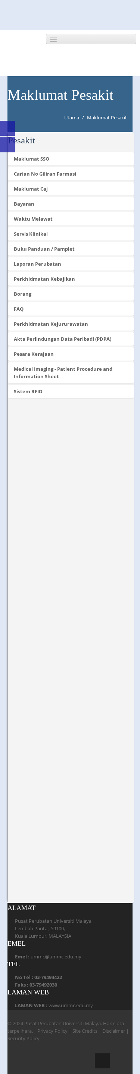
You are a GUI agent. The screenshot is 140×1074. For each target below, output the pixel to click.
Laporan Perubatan (37, 263)
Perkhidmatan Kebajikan (44, 278)
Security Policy (23, 1038)
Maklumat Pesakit (107, 117)
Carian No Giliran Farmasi (45, 173)
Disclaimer (113, 1030)
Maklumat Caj (31, 188)
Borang (22, 293)
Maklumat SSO (31, 158)
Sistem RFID (28, 391)
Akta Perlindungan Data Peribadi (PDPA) (62, 338)
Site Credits (84, 1030)
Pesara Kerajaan (34, 353)
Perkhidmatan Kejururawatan (51, 323)
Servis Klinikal (31, 233)
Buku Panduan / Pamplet (44, 248)
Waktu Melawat (33, 218)
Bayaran (24, 203)
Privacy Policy (52, 1030)
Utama (71, 117)
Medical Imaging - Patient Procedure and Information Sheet (63, 373)
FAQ (19, 308)
